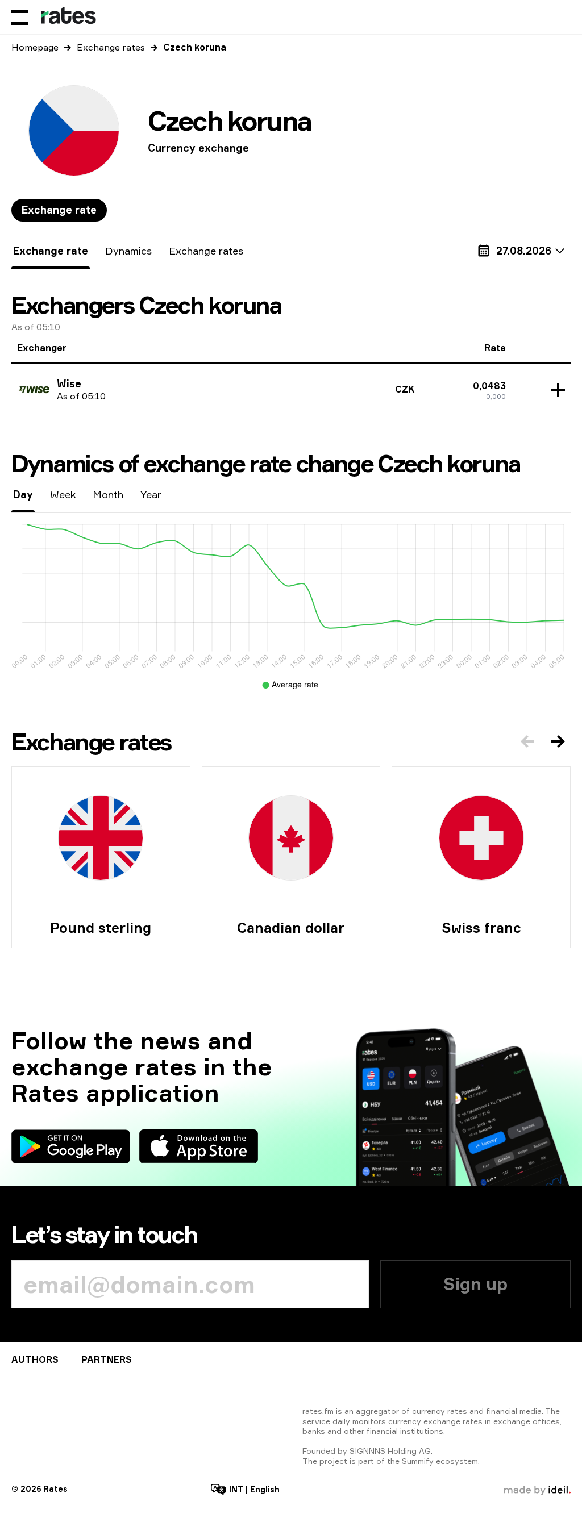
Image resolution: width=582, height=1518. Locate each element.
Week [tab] (63, 494)
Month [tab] (108, 494)
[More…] (555, 389)
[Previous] (527, 741)
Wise (69, 383)
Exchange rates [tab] (206, 250)
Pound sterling (100, 927)
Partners (106, 1359)
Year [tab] (150, 494)
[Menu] (19, 17)
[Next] (558, 741)
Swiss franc (481, 927)
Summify (418, 1461)
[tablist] (59, 210)
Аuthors (35, 1359)
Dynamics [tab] (128, 250)
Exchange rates (111, 47)
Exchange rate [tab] (59, 209)
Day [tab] (23, 494)
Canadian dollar (290, 927)
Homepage (35, 47)
